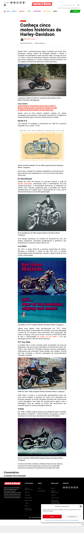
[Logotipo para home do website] (42, 4)
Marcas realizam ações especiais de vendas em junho (37, 108)
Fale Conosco (55, 497)
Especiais (21, 11)
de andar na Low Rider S (48, 336)
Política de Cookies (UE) (28, 509)
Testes (29, 11)
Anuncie (53, 495)
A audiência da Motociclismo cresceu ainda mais (35, 110)
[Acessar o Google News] (24, 3)
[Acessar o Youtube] (17, 3)
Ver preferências (72, 516)
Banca (55, 11)
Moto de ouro (28, 500)
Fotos (39, 488)
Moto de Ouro (47, 11)
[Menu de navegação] (5, 11)
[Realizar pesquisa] (78, 5)
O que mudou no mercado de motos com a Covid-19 (37, 106)
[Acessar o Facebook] (11, 3)
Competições (37, 11)
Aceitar (52, 516)
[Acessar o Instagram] (21, 3)
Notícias (14, 11)
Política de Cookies (49, 520)
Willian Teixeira (30, 39)
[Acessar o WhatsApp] (5, 6)
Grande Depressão (25, 183)
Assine (53, 488)
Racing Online (41, 491)
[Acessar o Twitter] (14, 3)
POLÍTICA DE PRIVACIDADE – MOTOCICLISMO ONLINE (66, 520)
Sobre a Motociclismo (29, 488)
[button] (81, 506)
